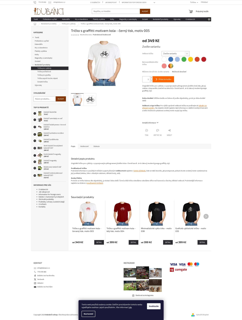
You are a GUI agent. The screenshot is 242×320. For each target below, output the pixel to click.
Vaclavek (40, 279)
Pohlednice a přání (42, 41)
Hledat (145, 11)
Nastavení (88, 313)
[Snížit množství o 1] (151, 80)
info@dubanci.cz (43, 268)
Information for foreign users (134, 2)
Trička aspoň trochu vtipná (47, 78)
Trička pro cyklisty (44, 68)
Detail (99, 242)
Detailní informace (149, 123)
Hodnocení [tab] (84, 146)
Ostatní (37, 61)
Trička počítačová (44, 71)
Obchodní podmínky (46, 199)
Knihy (37, 54)
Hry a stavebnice (41, 47)
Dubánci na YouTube (44, 287)
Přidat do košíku (165, 79)
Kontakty (42, 207)
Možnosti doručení (179, 72)
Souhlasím (154, 306)
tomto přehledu (140, 171)
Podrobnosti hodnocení (102, 35)
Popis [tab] (73, 146)
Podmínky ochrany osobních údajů (51, 202)
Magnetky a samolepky (43, 58)
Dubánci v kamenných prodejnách (51, 197)
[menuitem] (35, 19)
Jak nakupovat (111, 2)
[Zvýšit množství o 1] (151, 77)
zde (130, 307)
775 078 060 (41, 272)
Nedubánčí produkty (42, 65)
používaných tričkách (95, 183)
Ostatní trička (42, 82)
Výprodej (38, 85)
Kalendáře (39, 44)
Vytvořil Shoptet (202, 315)
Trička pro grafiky (44, 75)
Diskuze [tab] (97, 146)
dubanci (40, 283)
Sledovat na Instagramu (144, 295)
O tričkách (42, 204)
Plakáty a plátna (41, 51)
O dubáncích (95, 2)
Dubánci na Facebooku (45, 275)
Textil (37, 37)
